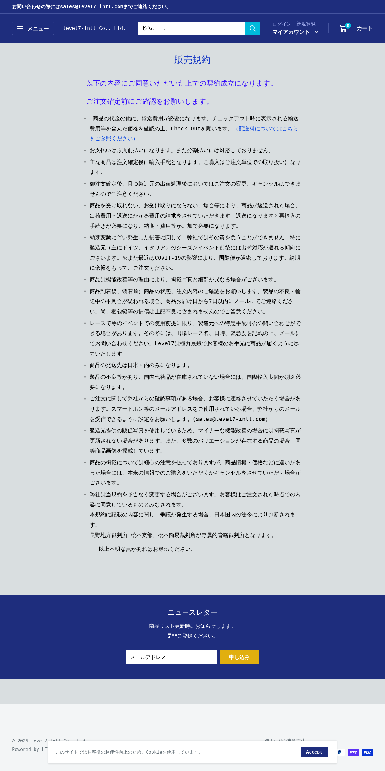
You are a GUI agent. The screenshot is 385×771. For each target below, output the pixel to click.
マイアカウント (292, 32)
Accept (314, 752)
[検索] (252, 28)
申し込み (239, 657)
